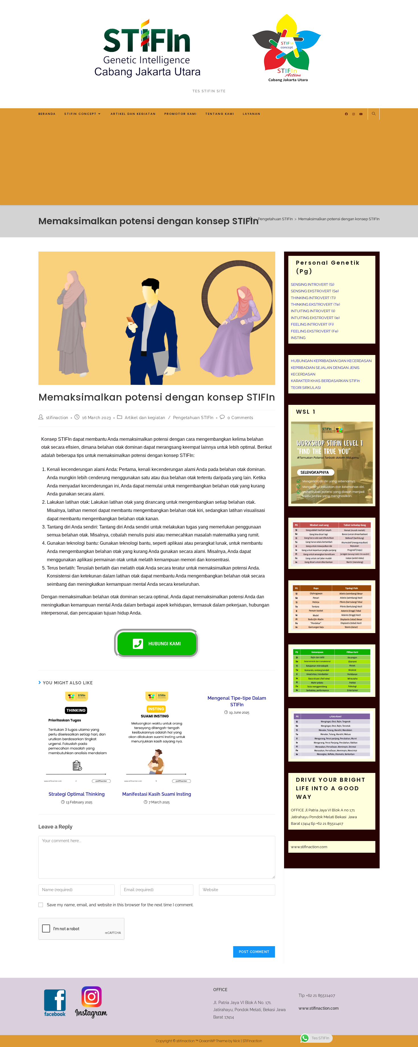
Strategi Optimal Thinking (77, 794)
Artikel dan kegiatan (145, 417)
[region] (73, 1006)
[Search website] (374, 114)
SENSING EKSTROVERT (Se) (315, 291)
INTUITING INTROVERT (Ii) (313, 311)
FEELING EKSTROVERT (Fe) (314, 331)
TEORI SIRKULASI (306, 387)
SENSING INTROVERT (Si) (312, 284)
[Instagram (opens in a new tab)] (353, 114)
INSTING (298, 338)
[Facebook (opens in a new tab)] (346, 114)
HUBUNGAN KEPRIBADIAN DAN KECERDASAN (331, 361)
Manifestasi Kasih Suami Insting (156, 794)
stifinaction (57, 417)
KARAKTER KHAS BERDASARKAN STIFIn (325, 381)
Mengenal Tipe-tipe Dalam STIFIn (237, 701)
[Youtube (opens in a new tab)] (361, 114)
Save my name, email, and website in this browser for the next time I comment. (120, 905)
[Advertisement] (209, 162)
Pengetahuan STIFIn (193, 417)
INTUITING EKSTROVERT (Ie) (315, 318)
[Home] (251, 219)
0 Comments (240, 417)
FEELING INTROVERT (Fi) (312, 324)
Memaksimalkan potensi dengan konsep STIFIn (339, 219)
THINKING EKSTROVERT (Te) (315, 304)
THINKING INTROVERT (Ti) (313, 298)
